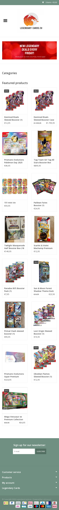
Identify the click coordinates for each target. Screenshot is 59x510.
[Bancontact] (24, 503)
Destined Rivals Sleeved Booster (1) (13, 118)
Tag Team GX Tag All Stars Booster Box (44, 161)
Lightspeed (47, 499)
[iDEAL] (6, 503)
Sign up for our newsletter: (29, 445)
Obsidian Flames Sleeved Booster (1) (43, 375)
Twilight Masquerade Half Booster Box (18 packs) (14, 247)
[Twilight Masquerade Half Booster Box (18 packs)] (14, 229)
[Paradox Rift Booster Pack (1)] (14, 272)
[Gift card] (54, 503)
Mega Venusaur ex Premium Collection (13, 418)
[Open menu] (5, 20)
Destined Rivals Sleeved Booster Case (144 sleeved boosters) (44, 118)
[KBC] (42, 503)
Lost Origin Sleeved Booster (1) (43, 332)
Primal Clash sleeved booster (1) (14, 332)
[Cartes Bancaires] (24, 506)
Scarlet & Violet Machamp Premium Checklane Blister (43, 247)
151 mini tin (10, 202)
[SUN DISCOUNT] (29, 50)
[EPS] (18, 506)
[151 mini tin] (14, 186)
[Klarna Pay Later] (54, 506)
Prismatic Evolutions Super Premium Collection (14, 375)
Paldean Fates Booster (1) (40, 204)
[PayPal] (12, 503)
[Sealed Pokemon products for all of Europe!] (35, 20)
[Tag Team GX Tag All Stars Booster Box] (44, 143)
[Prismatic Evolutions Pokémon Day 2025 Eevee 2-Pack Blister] (14, 143)
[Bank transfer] (18, 503)
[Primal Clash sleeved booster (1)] (14, 315)
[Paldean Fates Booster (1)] (44, 186)
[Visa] (30, 506)
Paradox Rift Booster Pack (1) (14, 289)
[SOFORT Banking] (30, 503)
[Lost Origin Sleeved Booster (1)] (44, 315)
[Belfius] (36, 503)
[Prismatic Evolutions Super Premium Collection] (14, 357)
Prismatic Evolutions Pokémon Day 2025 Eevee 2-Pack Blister (14, 161)
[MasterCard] (42, 506)
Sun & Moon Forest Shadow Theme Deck (44, 289)
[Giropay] (48, 503)
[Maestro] (36, 506)
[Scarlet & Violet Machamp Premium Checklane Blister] (44, 229)
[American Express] (48, 506)
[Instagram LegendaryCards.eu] (29, 460)
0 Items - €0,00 (51, 2)
